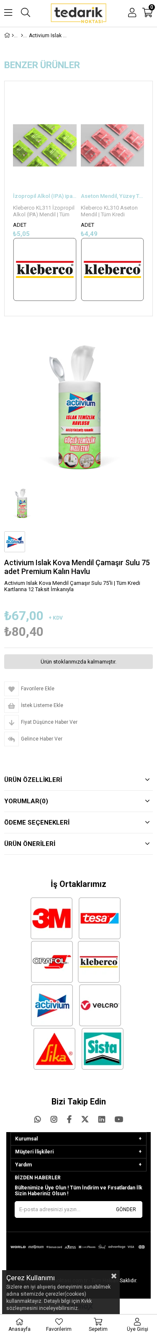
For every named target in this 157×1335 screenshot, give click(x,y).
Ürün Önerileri (29, 844)
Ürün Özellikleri (33, 780)
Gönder (126, 1209)
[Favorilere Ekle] (44, 199)
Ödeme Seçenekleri (36, 822)
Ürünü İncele (56, 199)
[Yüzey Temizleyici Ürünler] (22, 35)
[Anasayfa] (13, 35)
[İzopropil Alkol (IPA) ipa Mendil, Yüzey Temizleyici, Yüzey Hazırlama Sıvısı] (45, 145)
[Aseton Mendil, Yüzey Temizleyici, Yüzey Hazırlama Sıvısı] (112, 145)
